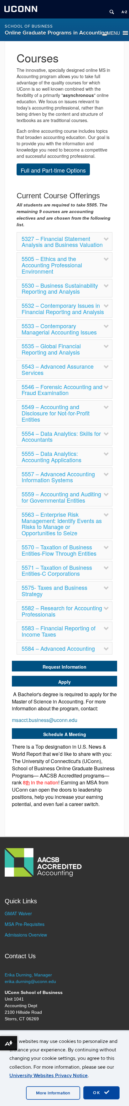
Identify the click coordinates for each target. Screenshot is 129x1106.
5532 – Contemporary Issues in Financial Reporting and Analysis (63, 308)
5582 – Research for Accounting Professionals (62, 611)
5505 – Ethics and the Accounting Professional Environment (52, 264)
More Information (53, 1093)
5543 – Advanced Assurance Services (58, 369)
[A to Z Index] (122, 9)
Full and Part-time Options (53, 170)
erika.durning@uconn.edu (30, 981)
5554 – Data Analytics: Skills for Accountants (61, 436)
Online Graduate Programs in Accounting (56, 32)
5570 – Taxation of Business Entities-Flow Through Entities (59, 550)
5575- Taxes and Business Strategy (54, 590)
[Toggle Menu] (104, 35)
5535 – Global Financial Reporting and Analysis (51, 349)
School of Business (29, 26)
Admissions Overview (26, 935)
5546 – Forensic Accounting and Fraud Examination (62, 389)
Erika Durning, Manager (28, 974)
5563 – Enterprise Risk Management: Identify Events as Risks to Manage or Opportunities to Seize (62, 523)
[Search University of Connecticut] (110, 9)
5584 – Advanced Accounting (58, 648)
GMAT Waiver (18, 913)
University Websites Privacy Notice (48, 1075)
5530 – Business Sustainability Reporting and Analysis (60, 288)
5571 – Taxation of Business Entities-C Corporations (57, 570)
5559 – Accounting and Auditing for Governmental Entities (61, 497)
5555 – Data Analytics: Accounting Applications (51, 456)
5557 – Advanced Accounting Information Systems (58, 477)
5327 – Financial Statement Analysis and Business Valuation (62, 241)
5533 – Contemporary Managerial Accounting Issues (59, 329)
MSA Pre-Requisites (24, 924)
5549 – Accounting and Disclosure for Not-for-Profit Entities (56, 413)
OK (97, 1092)
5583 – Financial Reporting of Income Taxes (58, 631)
